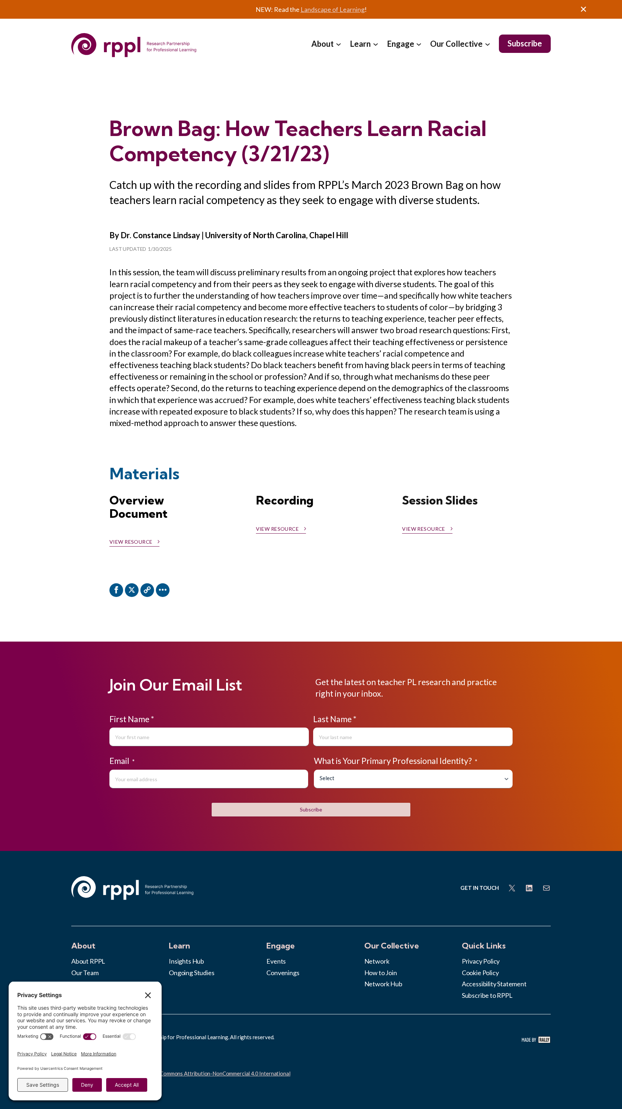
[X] (132, 590)
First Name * (131, 719)
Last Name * (334, 719)
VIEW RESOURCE (423, 529)
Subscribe (311, 809)
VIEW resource (130, 542)
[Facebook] (116, 590)
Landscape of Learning (333, 9)
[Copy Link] (147, 590)
